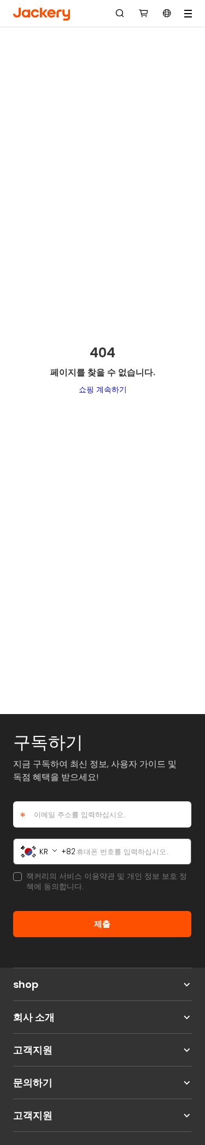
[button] (143, 13)
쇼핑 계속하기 (103, 390)
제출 (102, 924)
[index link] (41, 13)
